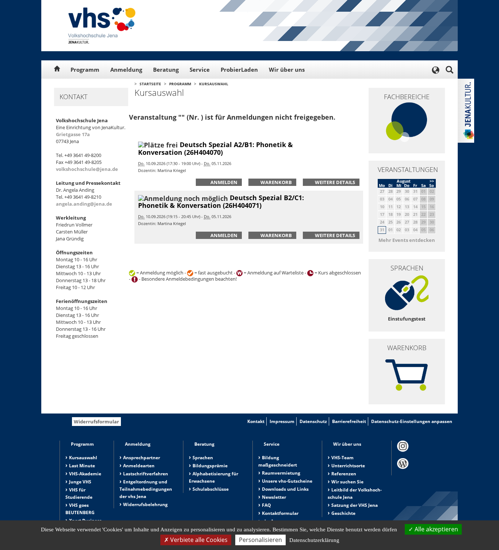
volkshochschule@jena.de (87, 169)
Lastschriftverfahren (145, 474)
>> (432, 181)
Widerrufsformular (96, 421)
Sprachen (203, 457)
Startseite (150, 83)
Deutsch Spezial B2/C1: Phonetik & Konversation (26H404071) (221, 201)
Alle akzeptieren (435, 529)
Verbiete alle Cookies (198, 540)
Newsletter (274, 497)
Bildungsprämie (210, 466)
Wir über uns (287, 69)
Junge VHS (80, 482)
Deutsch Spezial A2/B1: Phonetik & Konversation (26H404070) (215, 148)
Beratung (166, 69)
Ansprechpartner (141, 457)
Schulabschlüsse (211, 489)
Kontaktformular (280, 513)
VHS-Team (342, 457)
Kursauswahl (213, 83)
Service (200, 69)
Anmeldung (126, 69)
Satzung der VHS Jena (354, 505)
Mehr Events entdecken (406, 240)
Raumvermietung (281, 473)
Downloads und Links (285, 489)
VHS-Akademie (85, 474)
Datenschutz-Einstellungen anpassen (411, 421)
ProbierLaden (239, 69)
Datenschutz (313, 421)
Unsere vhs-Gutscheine (287, 481)
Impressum (282, 421)
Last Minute (82, 466)
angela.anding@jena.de (84, 204)
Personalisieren (260, 540)
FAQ (266, 505)
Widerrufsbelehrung (145, 504)
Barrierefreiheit (349, 421)
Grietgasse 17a (73, 134)
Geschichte (343, 513)
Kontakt (255, 421)
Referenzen (343, 474)
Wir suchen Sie (347, 482)
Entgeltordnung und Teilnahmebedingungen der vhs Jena (145, 489)
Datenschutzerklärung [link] (314, 540)
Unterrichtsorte (348, 466)
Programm (85, 69)
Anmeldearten (139, 466)
